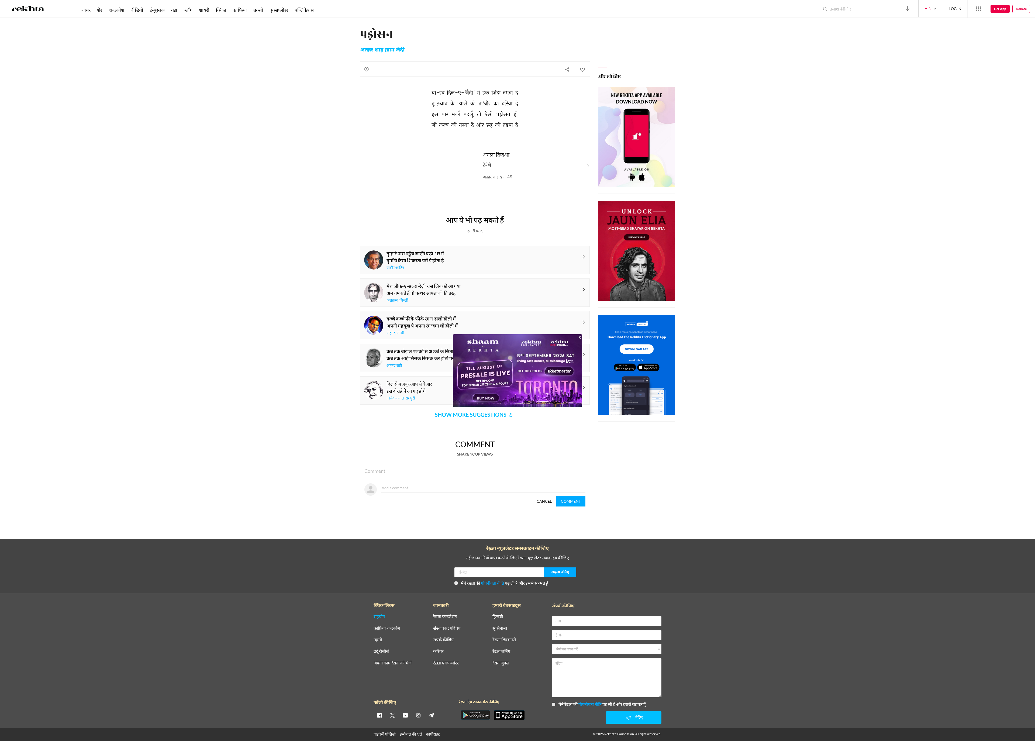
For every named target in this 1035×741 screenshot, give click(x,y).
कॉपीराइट (433, 734)
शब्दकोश (116, 10)
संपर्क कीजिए (443, 639)
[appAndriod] (475, 715)
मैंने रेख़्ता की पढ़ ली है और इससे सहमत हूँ (504, 582)
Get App (1000, 9)
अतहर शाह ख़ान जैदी (382, 50)
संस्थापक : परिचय (446, 628)
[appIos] (509, 715)
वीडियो (137, 10)
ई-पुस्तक (157, 10)
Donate (1021, 9)
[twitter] (392, 715)
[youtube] (405, 715)
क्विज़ (221, 10)
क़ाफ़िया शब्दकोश (387, 628)
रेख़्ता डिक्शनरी (504, 639)
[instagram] (418, 715)
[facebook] (379, 715)
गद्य (174, 10)
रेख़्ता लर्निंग (501, 651)
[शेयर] (567, 69)
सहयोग (379, 616)
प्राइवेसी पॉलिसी (385, 734)
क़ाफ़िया (240, 10)
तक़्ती (258, 10)
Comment (571, 501)
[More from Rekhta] (978, 9)
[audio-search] (907, 8)
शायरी (204, 10)
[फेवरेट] (582, 69)
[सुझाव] (366, 69)
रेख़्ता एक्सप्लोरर (446, 663)
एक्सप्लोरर (279, 10)
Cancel (544, 501)
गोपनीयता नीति (492, 582)
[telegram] (431, 715)
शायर (86, 10)
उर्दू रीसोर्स (381, 651)
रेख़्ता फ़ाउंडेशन (445, 616)
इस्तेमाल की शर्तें (411, 734)
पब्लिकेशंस (304, 10)
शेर (99, 10)
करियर (438, 651)
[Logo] (28, 9)
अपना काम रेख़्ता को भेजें (393, 663)
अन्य (324, 10)
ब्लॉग (188, 10)
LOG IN (955, 8)
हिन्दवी (497, 616)
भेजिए (639, 717)
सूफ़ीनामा (499, 628)
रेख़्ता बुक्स (500, 663)
